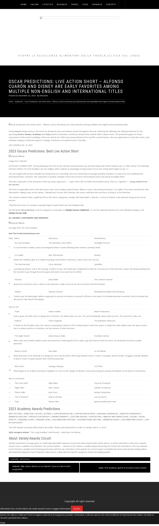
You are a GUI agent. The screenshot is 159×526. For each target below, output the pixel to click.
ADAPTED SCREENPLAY (130, 413)
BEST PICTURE (15, 413)
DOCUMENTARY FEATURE (63, 419)
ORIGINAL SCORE (26, 419)
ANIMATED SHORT (111, 419)
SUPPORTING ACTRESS (85, 413)
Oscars (20, 427)
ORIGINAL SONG (43, 419)
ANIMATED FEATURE (18, 416)
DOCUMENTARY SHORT (132, 419)
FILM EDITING (95, 416)
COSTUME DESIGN (78, 416)
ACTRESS (48, 413)
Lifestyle (47, 4)
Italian (34, 4)
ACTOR (38, 413)
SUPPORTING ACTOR (63, 413)
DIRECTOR (28, 413)
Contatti (111, 4)
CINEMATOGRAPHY (59, 416)
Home (24, 4)
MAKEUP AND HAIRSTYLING (115, 416)
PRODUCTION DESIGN (39, 416)
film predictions (27, 210)
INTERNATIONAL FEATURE (89, 419)
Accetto (77, 508)
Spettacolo (25, 459)
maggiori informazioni (61, 508)
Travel (75, 4)
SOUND (133, 416)
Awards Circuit (21, 131)
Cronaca (97, 4)
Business (62, 4)
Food (85, 4)
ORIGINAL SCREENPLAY (107, 413)
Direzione (44, 95)
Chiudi (2, 522)
